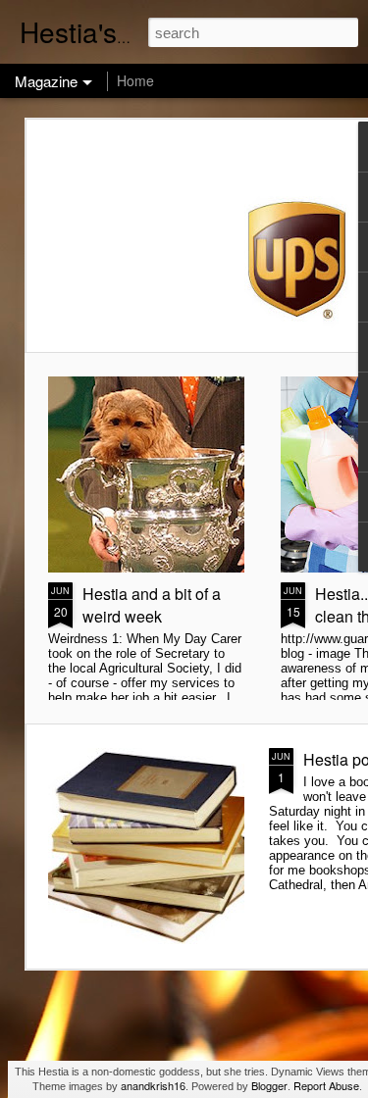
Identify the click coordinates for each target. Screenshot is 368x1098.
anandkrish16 (153, 1085)
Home (135, 80)
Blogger (269, 1085)
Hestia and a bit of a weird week (151, 604)
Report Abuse (326, 1085)
